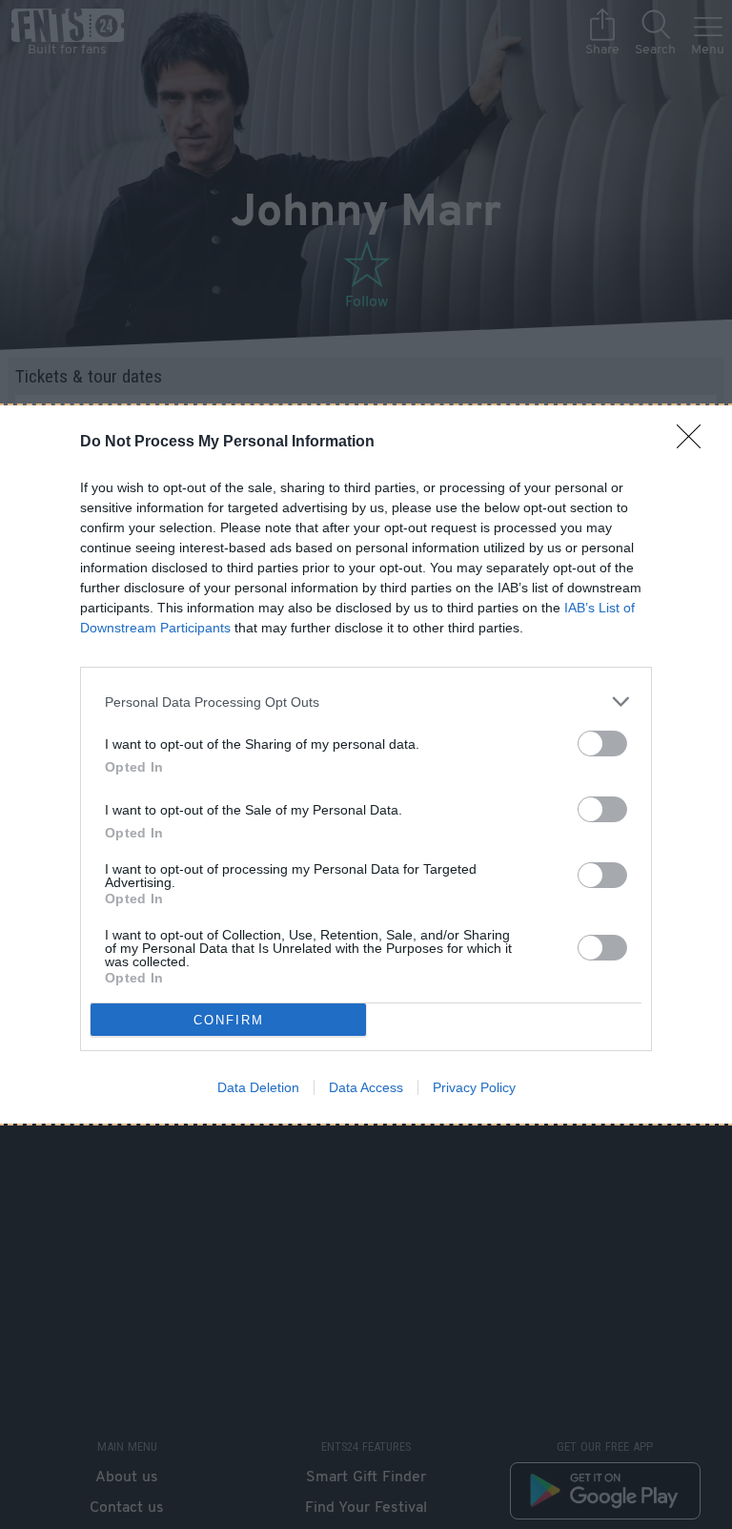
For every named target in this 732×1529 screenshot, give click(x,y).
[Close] (695, 442)
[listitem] (366, 702)
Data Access (366, 1087)
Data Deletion (258, 1087)
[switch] (602, 743)
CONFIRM (228, 1020)
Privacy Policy (474, 1087)
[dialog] (366, 764)
